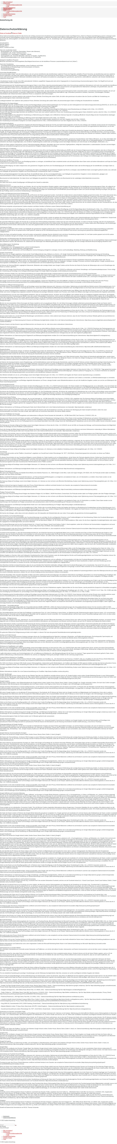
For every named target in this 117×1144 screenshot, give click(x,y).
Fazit (4, 10)
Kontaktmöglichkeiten (9, 14)
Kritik (7, 6)
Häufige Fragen (7, 15)
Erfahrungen (6, 3)
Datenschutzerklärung (9, 1117)
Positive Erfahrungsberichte (14, 5)
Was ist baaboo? (8, 2)
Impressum (6, 1116)
